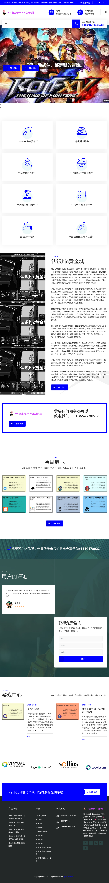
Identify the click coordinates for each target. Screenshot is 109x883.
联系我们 (86, 3)
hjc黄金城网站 (69, 876)
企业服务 (39, 827)
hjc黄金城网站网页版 (44, 847)
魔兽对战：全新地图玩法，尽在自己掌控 (41, 504)
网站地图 (39, 835)
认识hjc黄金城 (41, 816)
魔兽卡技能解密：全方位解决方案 (95, 504)
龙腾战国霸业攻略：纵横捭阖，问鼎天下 (13, 483)
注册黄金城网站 (42, 831)
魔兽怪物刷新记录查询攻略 (13, 504)
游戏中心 (39, 824)
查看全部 (56, 523)
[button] (54, 104)
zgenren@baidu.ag (93, 24)
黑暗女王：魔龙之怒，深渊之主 (41, 483)
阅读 (28, 737)
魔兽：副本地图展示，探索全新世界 (68, 483)
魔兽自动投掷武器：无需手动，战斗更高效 (95, 483)
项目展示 (39, 819)
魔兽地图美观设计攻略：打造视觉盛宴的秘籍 (68, 503)
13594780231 (90, 14)
